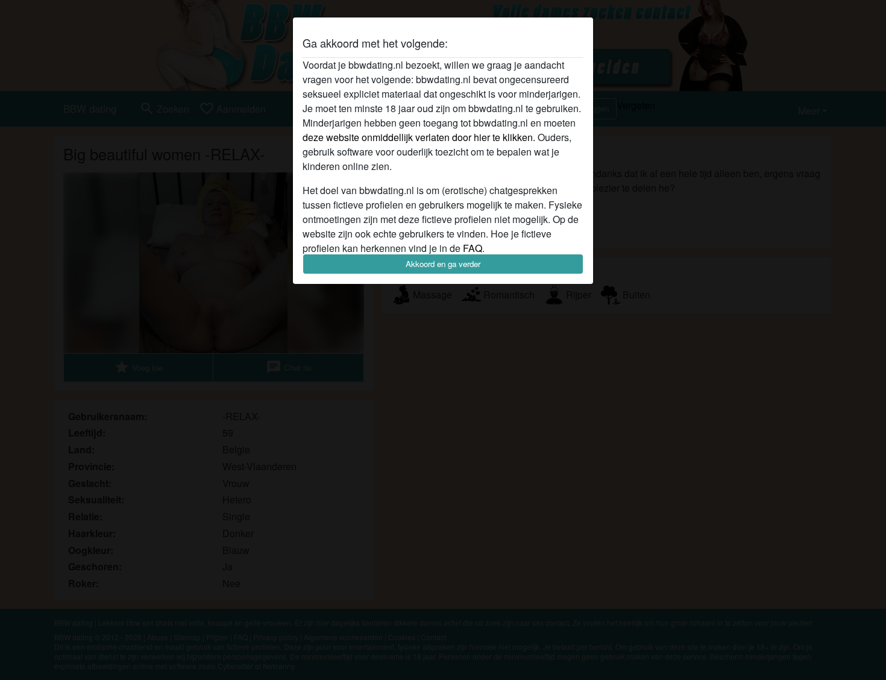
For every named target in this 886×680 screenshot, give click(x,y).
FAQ (472, 248)
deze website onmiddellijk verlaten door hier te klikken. (419, 137)
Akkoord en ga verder (443, 263)
